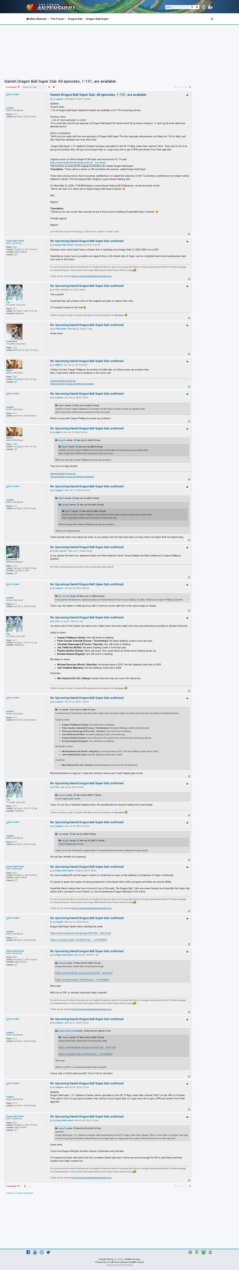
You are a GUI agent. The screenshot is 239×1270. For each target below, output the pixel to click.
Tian (8, 302)
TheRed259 (11, 341)
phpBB (109, 1262)
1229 (14, 566)
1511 (14, 309)
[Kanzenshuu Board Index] (53, 7)
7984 (14, 377)
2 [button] (179, 87)
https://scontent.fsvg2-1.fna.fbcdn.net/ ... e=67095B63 (78, 940)
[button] (190, 87)
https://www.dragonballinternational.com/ (92, 276)
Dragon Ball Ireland (15, 241)
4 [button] (186, 87)
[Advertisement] (119, 49)
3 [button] (182, 87)
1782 (14, 348)
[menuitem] (203, 7)
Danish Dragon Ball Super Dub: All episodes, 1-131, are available (60, 81)
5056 (14, 247)
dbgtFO (9, 370)
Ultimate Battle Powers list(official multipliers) (72, 384)
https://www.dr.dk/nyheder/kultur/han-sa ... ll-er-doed (78, 162)
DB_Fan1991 (12, 560)
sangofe (10, 108)
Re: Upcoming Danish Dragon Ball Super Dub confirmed (87, 241)
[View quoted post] (73, 405)
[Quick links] (212, 19)
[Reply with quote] (187, 95)
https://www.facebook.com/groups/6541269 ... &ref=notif (80, 933)
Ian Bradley (119, 1259)
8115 (14, 114)
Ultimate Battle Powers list (63, 381)
